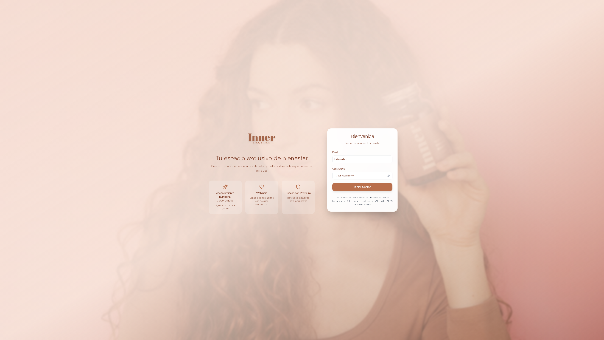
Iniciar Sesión (362, 187)
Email (335, 152)
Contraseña (338, 168)
